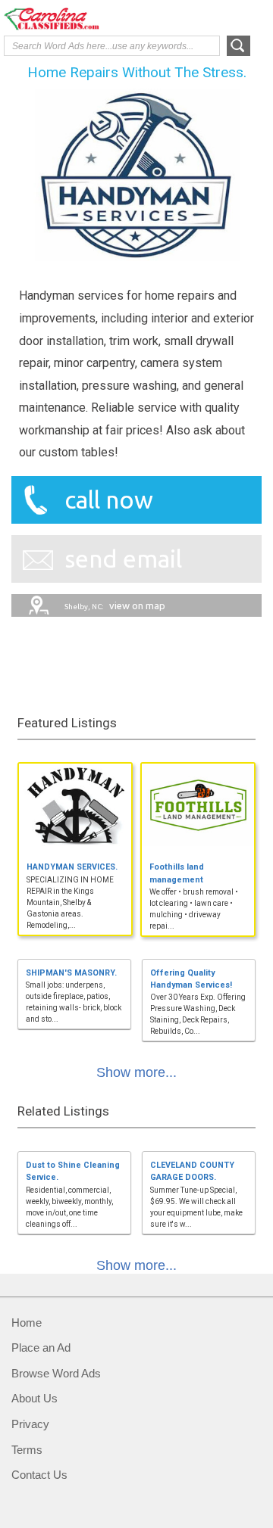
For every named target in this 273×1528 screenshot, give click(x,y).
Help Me (187, 17)
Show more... (136, 1072)
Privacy (30, 1424)
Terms (26, 1449)
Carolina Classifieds (64, 19)
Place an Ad (41, 1347)
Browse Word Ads (56, 1373)
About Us (34, 1398)
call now (108, 499)
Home (26, 1322)
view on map (114, 605)
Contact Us (39, 1474)
